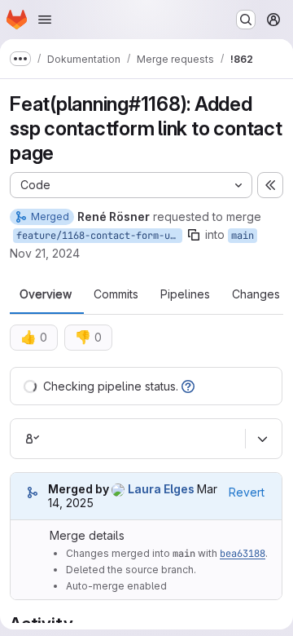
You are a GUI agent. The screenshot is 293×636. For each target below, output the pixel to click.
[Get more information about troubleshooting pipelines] (188, 386)
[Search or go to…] (246, 19)
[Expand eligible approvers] (262, 438)
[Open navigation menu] (45, 20)
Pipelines (185, 294)
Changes (256, 294)
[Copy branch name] (193, 235)
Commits (116, 294)
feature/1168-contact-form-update (99, 235)
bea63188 (242, 553)
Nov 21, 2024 (45, 253)
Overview (46, 294)
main (242, 235)
